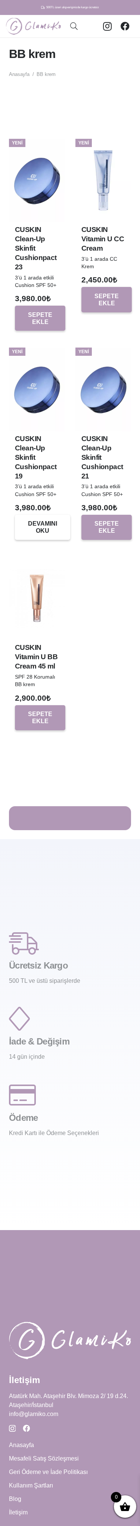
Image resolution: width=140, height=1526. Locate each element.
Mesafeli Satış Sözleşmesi (44, 1458)
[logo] (33, 26)
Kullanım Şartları (31, 1485)
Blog (15, 1499)
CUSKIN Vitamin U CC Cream (102, 239)
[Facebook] (125, 26)
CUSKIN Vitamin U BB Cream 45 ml (36, 656)
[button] (74, 26)
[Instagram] (107, 26)
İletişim (18, 1512)
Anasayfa (19, 74)
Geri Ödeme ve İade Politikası (48, 1472)
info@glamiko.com (33, 1414)
